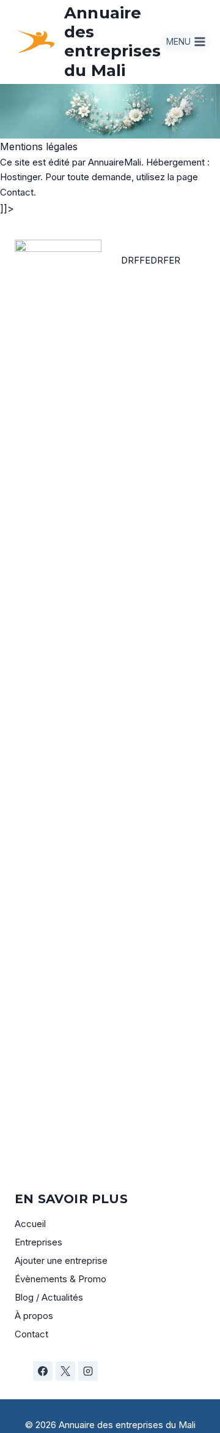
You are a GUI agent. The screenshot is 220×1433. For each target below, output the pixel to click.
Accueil (30, 1224)
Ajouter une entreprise (61, 1260)
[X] (65, 1371)
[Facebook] (43, 1371)
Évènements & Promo (60, 1279)
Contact (31, 1334)
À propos (34, 1315)
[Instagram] (88, 1371)
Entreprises (38, 1242)
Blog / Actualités (49, 1297)
